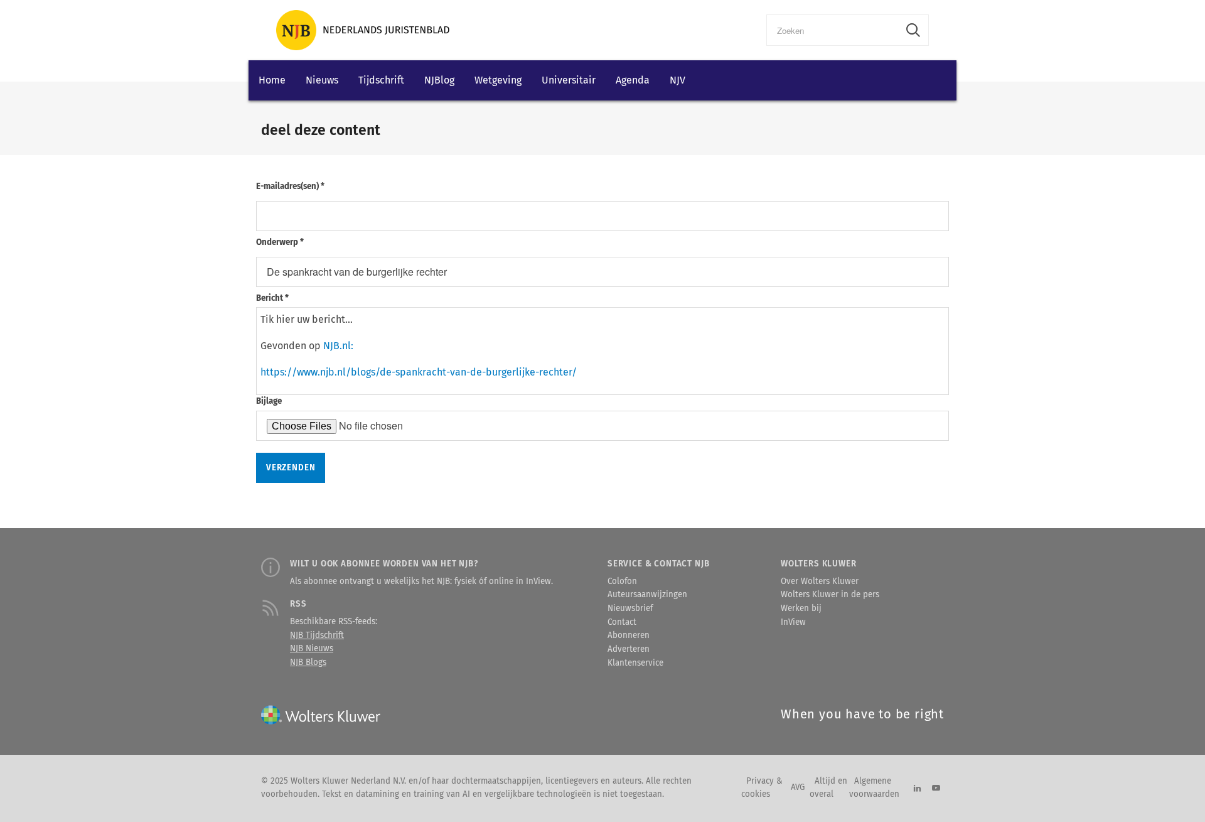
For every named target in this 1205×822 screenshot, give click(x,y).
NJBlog (439, 80)
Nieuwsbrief (630, 608)
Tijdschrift (381, 80)
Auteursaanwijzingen (647, 595)
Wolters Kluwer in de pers (830, 595)
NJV (677, 80)
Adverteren (629, 649)
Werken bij (801, 608)
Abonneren (629, 635)
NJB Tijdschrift (317, 635)
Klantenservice (635, 663)
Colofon (622, 581)
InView (793, 622)
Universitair (569, 80)
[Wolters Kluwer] (362, 30)
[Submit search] (913, 30)
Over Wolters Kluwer (820, 581)
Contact (622, 622)
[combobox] (832, 30)
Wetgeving (498, 80)
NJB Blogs (308, 662)
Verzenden (290, 468)
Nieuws (322, 80)
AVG (798, 787)
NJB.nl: (338, 346)
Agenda (633, 80)
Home (272, 80)
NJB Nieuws (311, 649)
